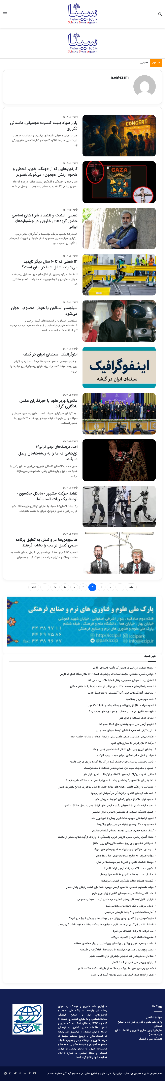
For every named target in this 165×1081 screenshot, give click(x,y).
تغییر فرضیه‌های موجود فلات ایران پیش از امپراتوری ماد (123, 818)
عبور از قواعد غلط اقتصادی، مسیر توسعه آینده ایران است (122, 975)
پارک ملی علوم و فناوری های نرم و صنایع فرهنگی (140, 1024)
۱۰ (65, 587)
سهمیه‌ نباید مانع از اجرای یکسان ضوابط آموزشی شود (124, 799)
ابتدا (131, 587)
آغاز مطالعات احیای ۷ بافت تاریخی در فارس (129, 912)
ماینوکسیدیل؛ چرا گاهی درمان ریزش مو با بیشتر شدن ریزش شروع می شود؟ (111, 918)
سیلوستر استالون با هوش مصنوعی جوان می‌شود (44, 311)
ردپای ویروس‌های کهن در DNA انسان (132, 962)
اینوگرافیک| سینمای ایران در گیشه (50, 354)
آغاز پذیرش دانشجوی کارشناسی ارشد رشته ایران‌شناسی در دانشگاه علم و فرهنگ (109, 780)
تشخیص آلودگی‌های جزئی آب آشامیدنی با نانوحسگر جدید (121, 693)
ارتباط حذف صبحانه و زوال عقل (136, 718)
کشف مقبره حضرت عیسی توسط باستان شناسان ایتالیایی (122, 831)
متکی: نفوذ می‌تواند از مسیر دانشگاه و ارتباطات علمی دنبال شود (118, 774)
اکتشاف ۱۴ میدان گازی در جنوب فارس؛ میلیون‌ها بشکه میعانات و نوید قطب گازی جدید (105, 925)
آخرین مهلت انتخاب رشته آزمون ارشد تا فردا (129, 868)
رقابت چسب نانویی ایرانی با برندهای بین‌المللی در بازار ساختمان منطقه (114, 943)
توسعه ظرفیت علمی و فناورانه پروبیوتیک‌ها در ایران (125, 862)
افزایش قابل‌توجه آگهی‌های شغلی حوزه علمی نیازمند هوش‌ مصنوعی (115, 899)
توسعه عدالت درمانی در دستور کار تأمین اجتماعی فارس (123, 668)
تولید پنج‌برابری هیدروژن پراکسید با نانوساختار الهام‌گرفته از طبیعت (117, 950)
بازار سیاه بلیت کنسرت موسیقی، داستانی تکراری (43, 126)
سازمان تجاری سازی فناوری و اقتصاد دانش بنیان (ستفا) (138, 1032)
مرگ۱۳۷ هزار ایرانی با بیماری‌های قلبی (132, 743)
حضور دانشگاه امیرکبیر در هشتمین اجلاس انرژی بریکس (123, 812)
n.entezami (120, 77)
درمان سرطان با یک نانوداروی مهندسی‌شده (130, 906)
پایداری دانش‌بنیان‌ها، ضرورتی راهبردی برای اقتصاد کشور (122, 956)
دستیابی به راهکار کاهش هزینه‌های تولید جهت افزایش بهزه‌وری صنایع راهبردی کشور (106, 787)
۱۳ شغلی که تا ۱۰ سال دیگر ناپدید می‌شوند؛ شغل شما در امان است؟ (49, 264)
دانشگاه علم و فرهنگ (150, 1039)
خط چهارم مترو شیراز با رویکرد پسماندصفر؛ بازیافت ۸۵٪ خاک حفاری (116, 968)
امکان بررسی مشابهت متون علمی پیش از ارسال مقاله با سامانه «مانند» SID (112, 737)
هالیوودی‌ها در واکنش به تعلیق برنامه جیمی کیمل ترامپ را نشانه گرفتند (46, 542)
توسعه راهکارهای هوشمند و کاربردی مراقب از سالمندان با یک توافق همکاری (111, 686)
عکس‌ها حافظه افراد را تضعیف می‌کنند (132, 937)
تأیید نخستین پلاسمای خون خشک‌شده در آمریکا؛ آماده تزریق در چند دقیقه (112, 762)
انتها (34, 587)
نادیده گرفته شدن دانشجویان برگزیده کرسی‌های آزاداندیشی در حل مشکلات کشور (108, 806)
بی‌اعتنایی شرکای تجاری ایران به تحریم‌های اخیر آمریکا (124, 849)
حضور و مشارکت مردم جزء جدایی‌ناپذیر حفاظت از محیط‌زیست (119, 768)
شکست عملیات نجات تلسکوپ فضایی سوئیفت (127, 881)
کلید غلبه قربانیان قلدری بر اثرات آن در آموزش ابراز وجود (122, 793)
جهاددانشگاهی (154, 1018)
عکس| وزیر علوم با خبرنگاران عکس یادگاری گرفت (48, 403)
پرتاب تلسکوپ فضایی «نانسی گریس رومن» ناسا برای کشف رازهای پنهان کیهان (110, 887)
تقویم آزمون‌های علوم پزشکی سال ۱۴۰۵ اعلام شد (126, 724)
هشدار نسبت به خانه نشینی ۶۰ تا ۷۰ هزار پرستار (127, 874)
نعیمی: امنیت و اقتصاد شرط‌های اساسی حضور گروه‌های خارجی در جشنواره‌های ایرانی (44, 221)
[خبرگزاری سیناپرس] (82, 14)
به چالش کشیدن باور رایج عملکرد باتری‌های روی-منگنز (123, 843)
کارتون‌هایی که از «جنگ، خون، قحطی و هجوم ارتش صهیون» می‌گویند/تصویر (45, 172)
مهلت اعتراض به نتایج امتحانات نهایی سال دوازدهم (125, 856)
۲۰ (55, 587)
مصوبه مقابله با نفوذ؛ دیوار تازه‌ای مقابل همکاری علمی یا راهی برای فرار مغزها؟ (105, 62)
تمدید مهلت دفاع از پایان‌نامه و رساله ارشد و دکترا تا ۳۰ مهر (121, 705)
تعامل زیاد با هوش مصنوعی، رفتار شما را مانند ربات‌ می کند (121, 680)
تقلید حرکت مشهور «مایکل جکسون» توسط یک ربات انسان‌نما (47, 496)
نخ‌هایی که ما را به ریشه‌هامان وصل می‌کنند (47, 453)
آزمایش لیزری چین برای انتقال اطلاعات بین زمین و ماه (123, 749)
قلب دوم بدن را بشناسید (140, 699)
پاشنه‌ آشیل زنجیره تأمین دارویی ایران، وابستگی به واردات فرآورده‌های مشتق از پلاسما (106, 837)
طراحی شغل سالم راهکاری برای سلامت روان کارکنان (125, 755)
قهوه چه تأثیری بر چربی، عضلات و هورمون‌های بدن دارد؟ (121, 712)
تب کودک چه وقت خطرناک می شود (133, 931)
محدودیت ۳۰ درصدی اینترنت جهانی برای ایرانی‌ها (125, 824)
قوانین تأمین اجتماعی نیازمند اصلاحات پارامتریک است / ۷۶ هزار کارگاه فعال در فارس (107, 674)
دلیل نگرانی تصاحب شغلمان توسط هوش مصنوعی (125, 730)
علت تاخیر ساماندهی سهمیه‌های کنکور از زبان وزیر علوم (123, 893)
